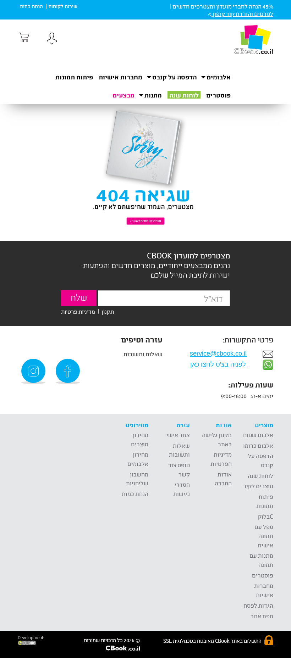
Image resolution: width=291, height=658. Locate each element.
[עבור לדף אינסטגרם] (34, 371)
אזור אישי (178, 435)
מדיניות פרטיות (78, 311)
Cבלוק (265, 516)
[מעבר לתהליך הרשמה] (23, 38)
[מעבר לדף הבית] (253, 39)
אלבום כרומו (258, 445)
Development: (31, 637)
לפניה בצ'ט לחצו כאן (219, 364)
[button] (52, 39)
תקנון (107, 311)
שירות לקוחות (62, 6)
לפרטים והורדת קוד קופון (242, 13)
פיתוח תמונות (74, 77)
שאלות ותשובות (143, 354)
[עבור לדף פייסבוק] (69, 371)
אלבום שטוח (258, 435)
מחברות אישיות (120, 77)
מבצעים (123, 95)
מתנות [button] (153, 95)
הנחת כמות (31, 6)
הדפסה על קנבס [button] (174, 77)
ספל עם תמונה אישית (263, 535)
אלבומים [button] (219, 77)
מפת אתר (262, 616)
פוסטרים (218, 95)
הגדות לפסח (258, 605)
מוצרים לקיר (258, 486)
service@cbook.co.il (218, 353)
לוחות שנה (184, 95)
